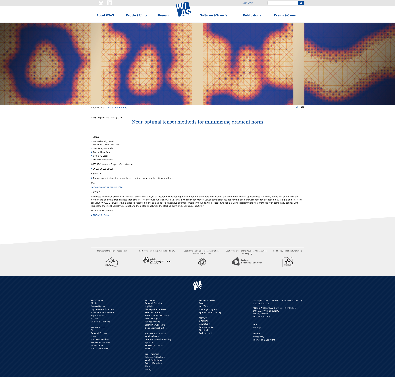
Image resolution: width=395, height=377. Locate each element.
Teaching (149, 348)
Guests (94, 336)
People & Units (136, 15)
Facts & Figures (98, 306)
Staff (93, 330)
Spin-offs (149, 342)
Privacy (256, 333)
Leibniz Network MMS (155, 324)
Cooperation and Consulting (158, 339)
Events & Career (285, 15)
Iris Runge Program (208, 309)
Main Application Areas (155, 309)
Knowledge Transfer (154, 345)
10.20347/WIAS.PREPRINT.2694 (107, 187)
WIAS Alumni (97, 345)
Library (148, 369)
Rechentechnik (206, 333)
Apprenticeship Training (210, 312)
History (94, 318)
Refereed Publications (155, 357)
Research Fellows (99, 333)
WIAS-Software (152, 336)
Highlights (149, 306)
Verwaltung (204, 323)
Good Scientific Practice (155, 327)
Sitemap (257, 327)
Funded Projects (152, 321)
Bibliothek (203, 330)
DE (297, 106)
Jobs (255, 324)
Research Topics (152, 318)
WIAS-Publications (117, 107)
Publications (252, 15)
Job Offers (203, 306)
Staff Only (248, 2)
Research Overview (153, 303)
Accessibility (258, 336)
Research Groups (153, 312)
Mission (94, 303)
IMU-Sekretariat (206, 327)
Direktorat (203, 320)
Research (165, 15)
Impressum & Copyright (264, 339)
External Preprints (153, 363)
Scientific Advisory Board (102, 312)
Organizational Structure (102, 309)
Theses (148, 366)
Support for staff (98, 315)
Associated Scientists (100, 342)
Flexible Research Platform (157, 315)
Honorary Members (100, 339)
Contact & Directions (100, 321)
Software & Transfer (214, 15)
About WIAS (105, 15)
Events (202, 303)
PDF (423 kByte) (101, 215)
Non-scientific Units (100, 348)
